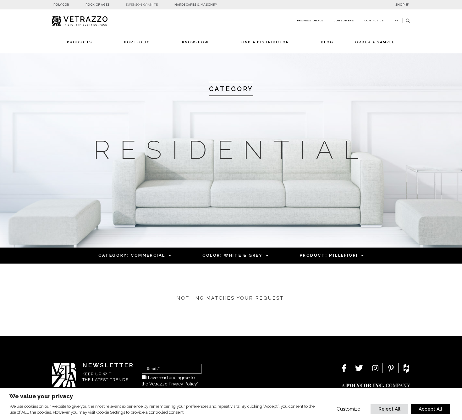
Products (79, 42)
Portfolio (137, 42)
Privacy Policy (183, 383)
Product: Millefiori (329, 255)
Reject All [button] (389, 409)
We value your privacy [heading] (41, 396)
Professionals (310, 20)
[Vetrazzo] (94, 21)
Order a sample (375, 42)
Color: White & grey (232, 255)
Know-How (195, 42)
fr (396, 20)
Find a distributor (265, 42)
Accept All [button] (430, 409)
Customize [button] (348, 409)
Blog (327, 42)
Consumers (344, 20)
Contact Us (374, 20)
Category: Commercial (131, 255)
